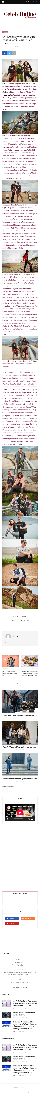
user (15, 636)
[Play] (8, 819)
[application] (20, 812)
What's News (17, 1031)
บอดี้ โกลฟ (25, 616)
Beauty (15, 1008)
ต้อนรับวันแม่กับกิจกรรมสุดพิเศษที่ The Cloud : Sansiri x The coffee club (30, 674)
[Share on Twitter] (9, 53)
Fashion (5, 32)
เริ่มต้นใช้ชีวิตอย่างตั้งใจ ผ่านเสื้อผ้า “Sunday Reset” (20, 747)
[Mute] (29, 819)
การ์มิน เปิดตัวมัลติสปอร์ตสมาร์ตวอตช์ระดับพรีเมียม (20, 715)
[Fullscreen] (32, 819)
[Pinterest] (24, 620)
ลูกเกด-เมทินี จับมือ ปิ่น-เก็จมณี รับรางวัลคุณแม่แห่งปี (10, 674)
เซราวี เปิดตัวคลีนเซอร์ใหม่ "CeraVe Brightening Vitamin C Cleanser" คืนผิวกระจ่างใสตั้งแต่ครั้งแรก (25, 1003)
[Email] (28, 620)
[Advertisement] (20, 857)
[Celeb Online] (20, 14)
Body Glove (15, 616)
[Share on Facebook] (4, 53)
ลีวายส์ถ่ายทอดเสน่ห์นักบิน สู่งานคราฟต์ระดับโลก (20, 779)
